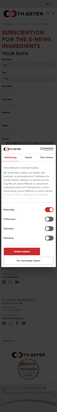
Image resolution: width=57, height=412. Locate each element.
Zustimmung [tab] (10, 157)
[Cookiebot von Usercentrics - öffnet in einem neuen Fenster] (41, 149)
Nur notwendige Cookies (28, 260)
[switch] (49, 219)
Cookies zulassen (22, 251)
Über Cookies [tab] (46, 157)
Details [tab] (28, 157)
